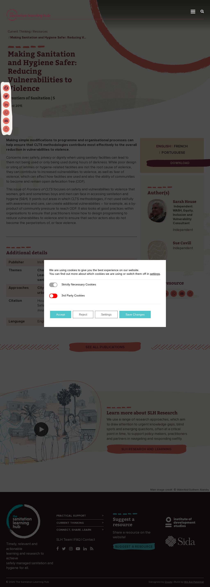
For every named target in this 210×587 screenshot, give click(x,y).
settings (155, 273)
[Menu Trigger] (195, 5)
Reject (83, 314)
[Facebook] (6, 88)
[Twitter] (6, 96)
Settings (106, 314)
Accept (60, 314)
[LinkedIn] (6, 104)
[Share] (6, 129)
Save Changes (135, 314)
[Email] (6, 121)
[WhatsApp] (6, 113)
